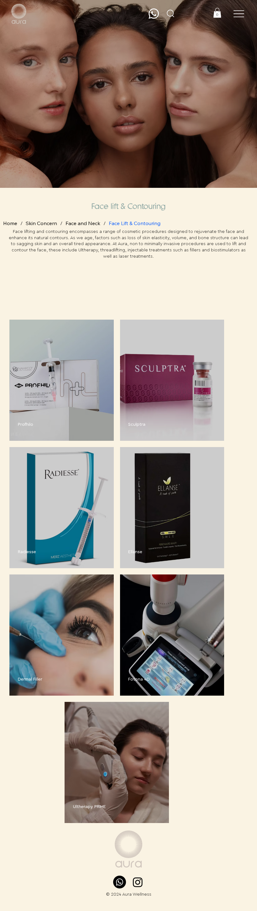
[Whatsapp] (153, 13)
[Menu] (238, 13)
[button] (170, 13)
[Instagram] (137, 882)
